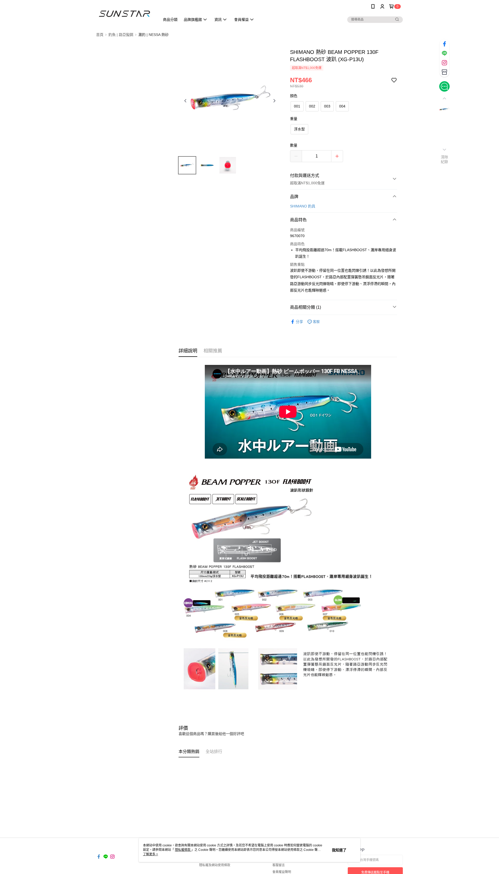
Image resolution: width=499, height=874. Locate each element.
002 (312, 106)
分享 (299, 322)
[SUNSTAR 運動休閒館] (125, 13)
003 (327, 106)
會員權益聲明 (281, 872)
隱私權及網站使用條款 (214, 865)
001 (297, 106)
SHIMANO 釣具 (302, 206)
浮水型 (299, 129)
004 (342, 106)
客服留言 (278, 865)
